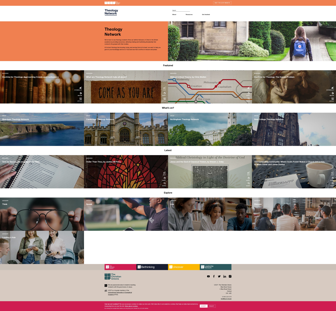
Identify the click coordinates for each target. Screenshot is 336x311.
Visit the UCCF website (222, 2)
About (174, 14)
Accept (203, 306)
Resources (189, 14)
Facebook (212, 276)
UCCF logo (136, 12)
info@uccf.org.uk (226, 299)
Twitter (218, 276)
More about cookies (131, 306)
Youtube (207, 276)
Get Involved (206, 14)
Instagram (228, 276)
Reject (211, 306)
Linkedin (223, 276)
